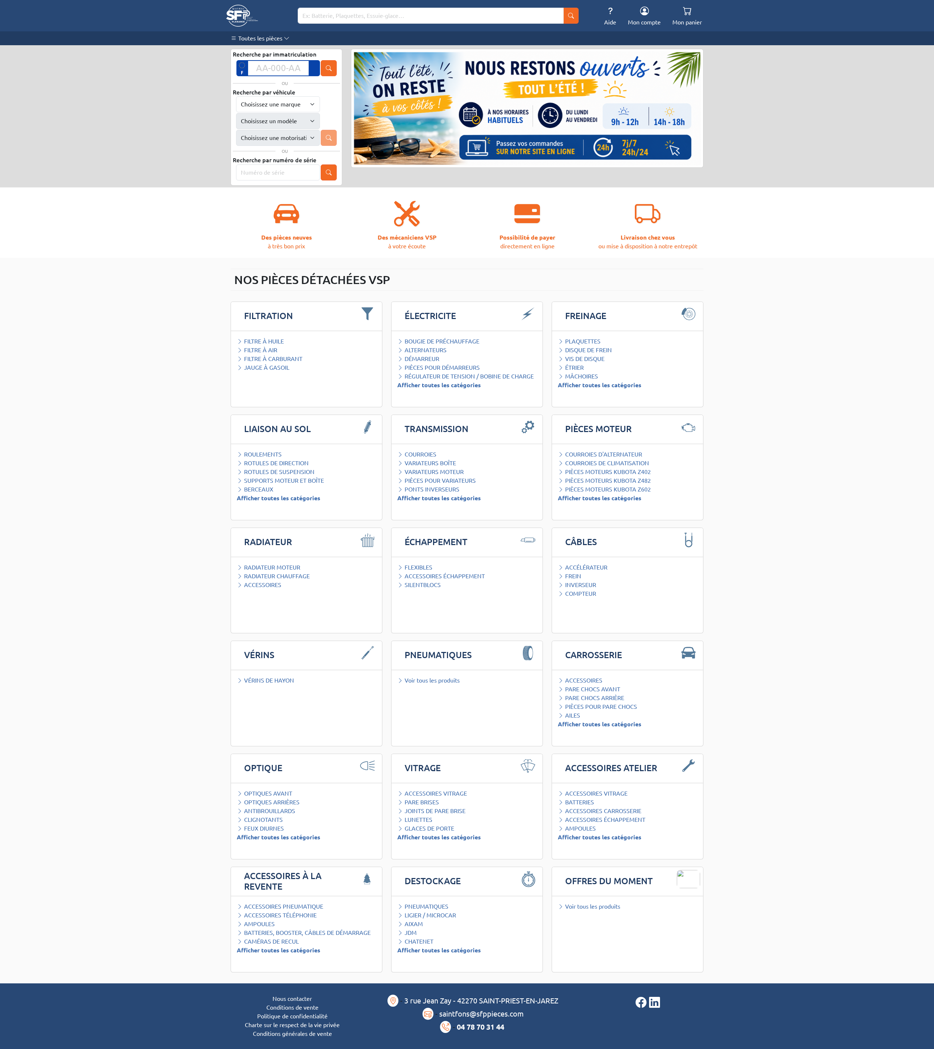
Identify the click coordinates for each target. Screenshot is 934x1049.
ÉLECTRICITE (430, 316)
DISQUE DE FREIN (588, 350)
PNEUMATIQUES (438, 655)
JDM (410, 932)
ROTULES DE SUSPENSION (278, 472)
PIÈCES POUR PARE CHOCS (600, 706)
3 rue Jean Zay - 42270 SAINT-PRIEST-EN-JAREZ (481, 1000)
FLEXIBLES (417, 567)
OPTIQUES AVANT (267, 793)
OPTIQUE (263, 768)
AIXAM (413, 924)
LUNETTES (417, 819)
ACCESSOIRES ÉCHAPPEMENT (444, 576)
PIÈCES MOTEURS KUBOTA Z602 (607, 489)
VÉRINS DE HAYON (268, 680)
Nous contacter (292, 998)
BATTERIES (579, 802)
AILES (572, 715)
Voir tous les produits (431, 680)
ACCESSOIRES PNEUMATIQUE (283, 906)
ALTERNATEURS (425, 350)
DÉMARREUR (421, 359)
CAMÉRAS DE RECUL (271, 941)
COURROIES (419, 454)
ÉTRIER (574, 367)
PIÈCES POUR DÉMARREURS (441, 367)
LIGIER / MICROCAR (429, 915)
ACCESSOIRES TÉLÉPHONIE (280, 915)
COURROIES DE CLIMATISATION (606, 463)
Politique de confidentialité (292, 1016)
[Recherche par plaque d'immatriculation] (329, 68)
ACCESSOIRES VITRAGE (435, 793)
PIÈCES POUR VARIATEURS (439, 480)
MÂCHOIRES (581, 376)
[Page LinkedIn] (654, 1002)
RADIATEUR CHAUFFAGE (276, 576)
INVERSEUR (580, 585)
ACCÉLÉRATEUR (585, 567)
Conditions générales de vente (292, 1033)
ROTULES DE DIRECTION (276, 463)
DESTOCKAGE (433, 881)
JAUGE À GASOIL (266, 367)
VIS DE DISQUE (584, 359)
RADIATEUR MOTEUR (271, 567)
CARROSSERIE (593, 655)
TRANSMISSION (436, 429)
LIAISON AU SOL (277, 429)
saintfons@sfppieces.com (481, 1014)
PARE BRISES (421, 802)
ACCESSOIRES (262, 585)
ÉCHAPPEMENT (436, 542)
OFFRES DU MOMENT (609, 881)
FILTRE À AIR (260, 350)
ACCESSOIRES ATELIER (611, 768)
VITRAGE (423, 768)
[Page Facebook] (642, 1002)
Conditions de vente (292, 1007)
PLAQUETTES (582, 341)
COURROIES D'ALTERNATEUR (603, 454)
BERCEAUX (258, 489)
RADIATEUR (268, 542)
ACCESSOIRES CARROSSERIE (602, 811)
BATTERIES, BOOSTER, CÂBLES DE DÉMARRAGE (307, 932)
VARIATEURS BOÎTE (429, 463)
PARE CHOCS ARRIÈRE (594, 698)
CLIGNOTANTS (263, 819)
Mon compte (644, 22)
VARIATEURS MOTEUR (433, 472)
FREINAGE (585, 316)
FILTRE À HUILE (263, 341)
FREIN (572, 576)
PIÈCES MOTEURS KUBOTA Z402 (607, 472)
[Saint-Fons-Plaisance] (242, 16)
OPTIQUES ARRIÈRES (271, 802)
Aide (610, 22)
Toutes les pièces (260, 38)
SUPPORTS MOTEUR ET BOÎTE (283, 480)
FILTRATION (268, 316)
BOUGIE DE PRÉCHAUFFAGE (441, 341)
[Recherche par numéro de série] (329, 172)
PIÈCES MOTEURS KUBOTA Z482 (607, 480)
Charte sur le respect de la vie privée (292, 1025)
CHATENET (418, 941)
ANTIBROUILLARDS (269, 811)
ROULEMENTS (262, 454)
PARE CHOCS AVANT (592, 689)
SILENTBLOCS (422, 585)
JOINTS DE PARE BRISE (434, 811)
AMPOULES (580, 828)
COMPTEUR (580, 593)
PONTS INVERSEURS (431, 489)
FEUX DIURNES (263, 828)
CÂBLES (581, 542)
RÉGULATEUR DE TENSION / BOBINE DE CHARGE (468, 376)
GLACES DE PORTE (428, 828)
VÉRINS (259, 655)
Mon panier (687, 22)
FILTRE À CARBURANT (272, 359)
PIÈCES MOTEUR (598, 429)
